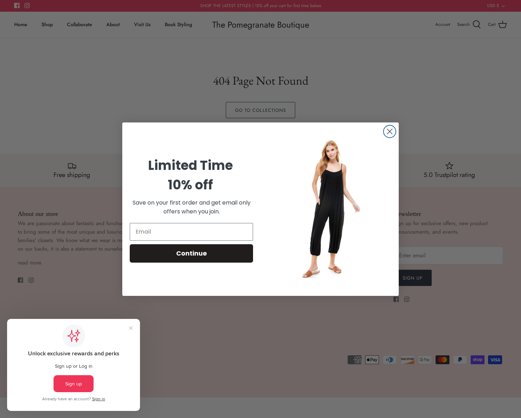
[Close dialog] (389, 131)
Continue (191, 253)
